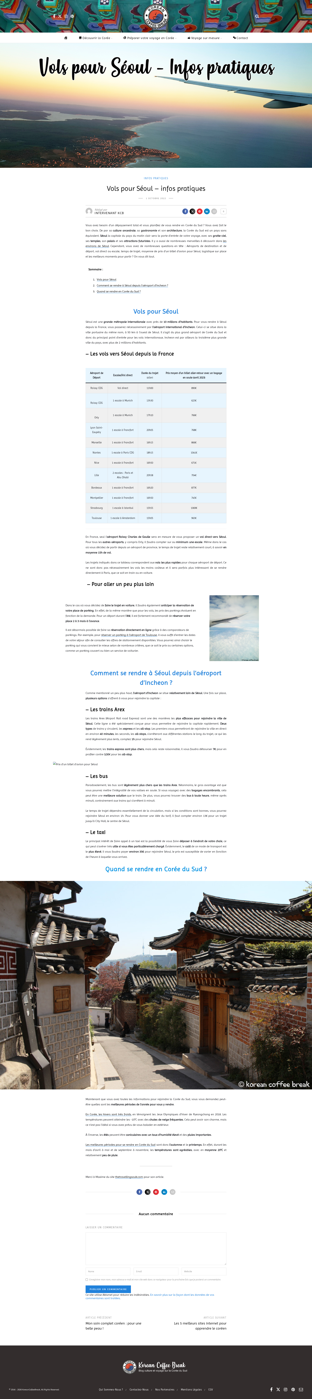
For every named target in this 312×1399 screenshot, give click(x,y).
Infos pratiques (156, 178)
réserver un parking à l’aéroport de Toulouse (129, 635)
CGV (210, 1389)
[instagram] (66, 16)
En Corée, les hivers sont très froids (108, 1114)
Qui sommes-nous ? (111, 1389)
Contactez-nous (139, 1389)
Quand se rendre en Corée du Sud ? (119, 291)
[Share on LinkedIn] (207, 211)
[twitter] (60, 16)
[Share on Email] (214, 211)
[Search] (257, 16)
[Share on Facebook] (185, 211)
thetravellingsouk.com (129, 1177)
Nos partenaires (164, 1389)
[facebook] (54, 16)
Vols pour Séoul (106, 279)
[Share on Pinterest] (200, 211)
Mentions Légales (191, 1389)
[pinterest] (72, 16)
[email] (301, 1389)
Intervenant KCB (109, 213)
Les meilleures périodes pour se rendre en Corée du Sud (120, 1144)
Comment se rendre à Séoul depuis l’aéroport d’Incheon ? (132, 285)
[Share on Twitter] (192, 211)
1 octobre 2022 (156, 198)
